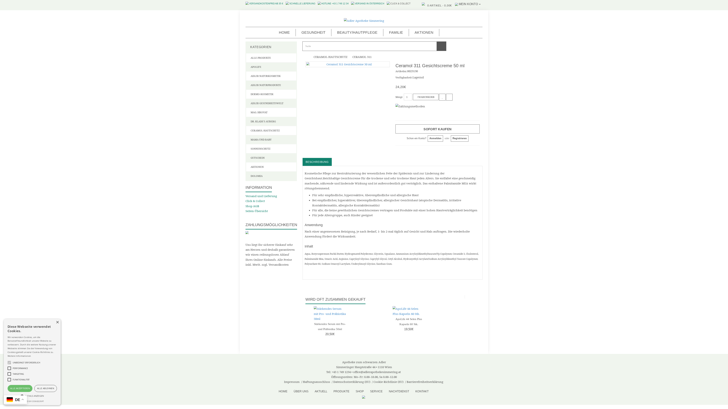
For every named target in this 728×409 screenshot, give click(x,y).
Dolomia (257, 176)
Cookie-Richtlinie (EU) (388, 382)
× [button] (57, 322)
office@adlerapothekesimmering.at (377, 372)
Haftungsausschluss (316, 382)
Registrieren (460, 138)
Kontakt (422, 391)
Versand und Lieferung (261, 196)
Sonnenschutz (261, 148)
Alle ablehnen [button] (45, 388)
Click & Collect (255, 201)
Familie (396, 32)
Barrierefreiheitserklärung (425, 382)
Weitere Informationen (19, 355)
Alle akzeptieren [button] (20, 388)
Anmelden (435, 138)
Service (376, 391)
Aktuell (321, 391)
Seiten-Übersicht (257, 211)
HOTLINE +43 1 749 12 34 (335, 3)
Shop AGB (252, 206)
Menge (398, 97)
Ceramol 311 (362, 57)
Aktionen (424, 32)
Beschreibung (317, 161)
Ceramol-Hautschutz (265, 130)
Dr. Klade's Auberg (263, 121)
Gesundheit (313, 32)
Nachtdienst (399, 391)
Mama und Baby (261, 139)
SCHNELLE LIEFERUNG (302, 3)
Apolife (256, 67)
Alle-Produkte (261, 57)
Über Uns (301, 391)
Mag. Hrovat (259, 112)
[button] (32, 396)
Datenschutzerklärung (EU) (351, 382)
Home (284, 32)
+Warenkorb (426, 97)
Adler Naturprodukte (266, 85)
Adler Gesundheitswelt (267, 103)
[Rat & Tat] (364, 397)
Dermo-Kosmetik (262, 94)
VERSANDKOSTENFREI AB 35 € (266, 3)
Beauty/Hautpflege (357, 32)
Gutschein (258, 157)
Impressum (292, 382)
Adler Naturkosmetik (266, 76)
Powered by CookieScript (32, 401)
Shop (360, 391)
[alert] (32, 362)
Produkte (341, 391)
